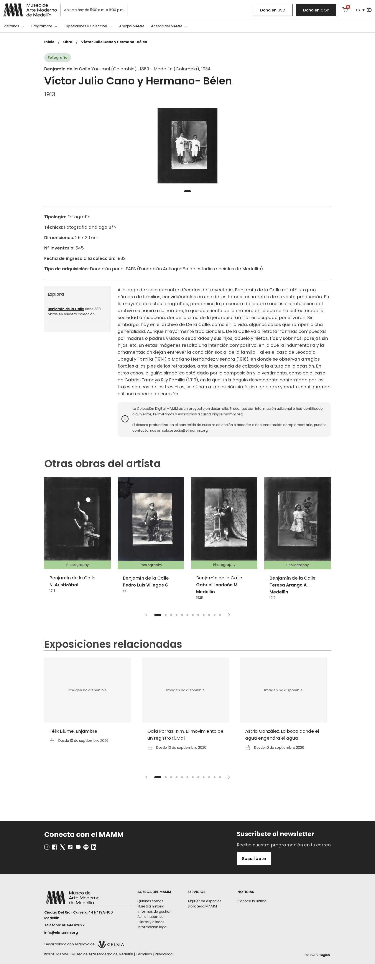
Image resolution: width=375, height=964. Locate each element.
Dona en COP (316, 10)
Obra (67, 41)
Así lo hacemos (150, 916)
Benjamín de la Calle (66, 308)
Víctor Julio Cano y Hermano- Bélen (114, 41)
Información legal (152, 927)
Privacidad (164, 954)
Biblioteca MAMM (202, 906)
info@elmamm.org (61, 932)
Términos (144, 954)
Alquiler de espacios (204, 901)
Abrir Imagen (187, 145)
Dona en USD (272, 10)
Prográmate (41, 26)
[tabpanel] (187, 145)
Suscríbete (254, 858)
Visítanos (11, 26)
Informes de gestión (154, 911)
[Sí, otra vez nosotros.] (318, 954)
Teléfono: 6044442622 (64, 925)
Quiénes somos (150, 901)
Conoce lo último (252, 901)
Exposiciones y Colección (85, 26)
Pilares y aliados (150, 921)
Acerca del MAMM (166, 26)
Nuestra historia (150, 906)
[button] (360, 10)
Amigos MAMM (131, 26)
